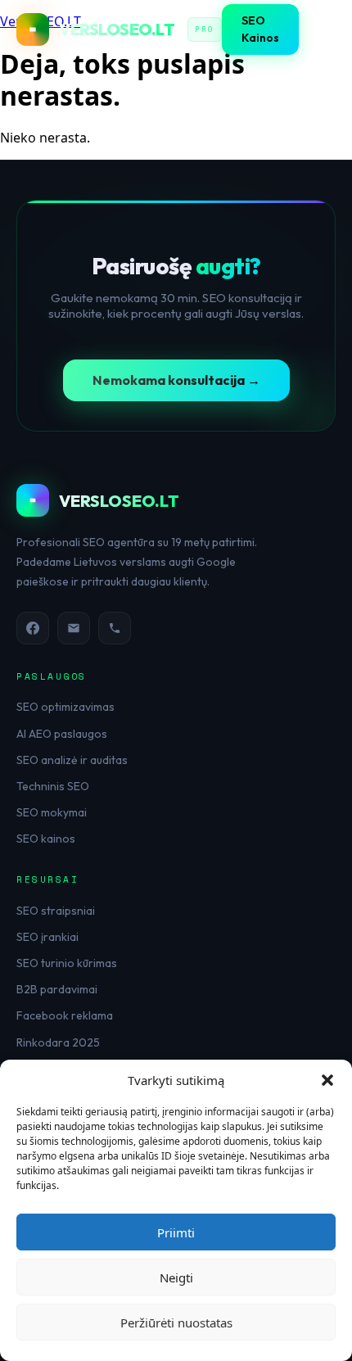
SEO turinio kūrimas (66, 963)
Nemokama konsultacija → (176, 380)
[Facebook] (32, 628)
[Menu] (325, 29)
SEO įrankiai (47, 936)
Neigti (176, 1277)
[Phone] (114, 628)
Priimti (176, 1232)
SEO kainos (45, 838)
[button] (327, 1080)
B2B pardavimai (56, 989)
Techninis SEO (52, 786)
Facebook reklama (64, 1015)
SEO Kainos (260, 29)
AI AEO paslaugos (61, 733)
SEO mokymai (51, 812)
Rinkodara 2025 (58, 1042)
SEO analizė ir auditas (72, 760)
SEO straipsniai (55, 910)
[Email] (73, 628)
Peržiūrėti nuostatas (176, 1322)
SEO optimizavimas (65, 706)
